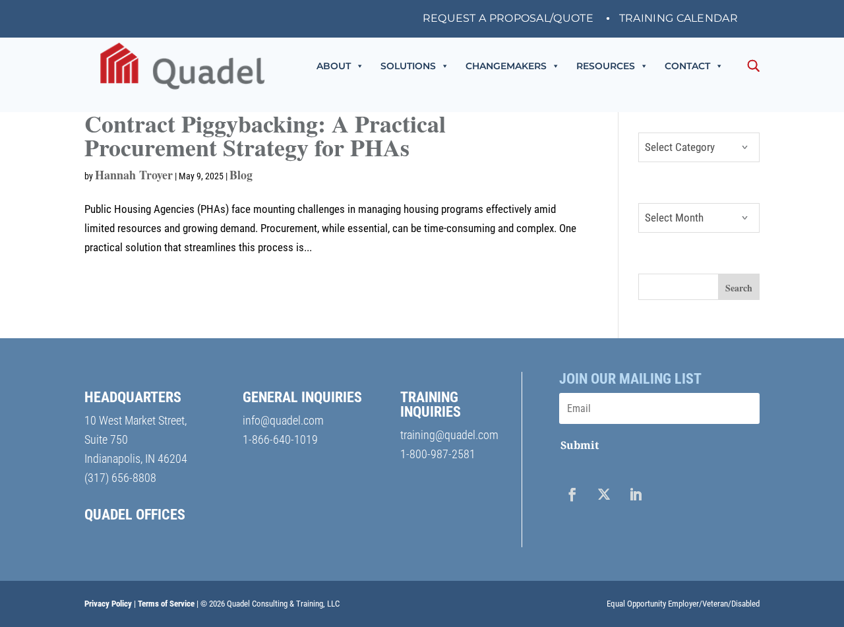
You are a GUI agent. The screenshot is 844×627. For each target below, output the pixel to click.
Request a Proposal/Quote (508, 19)
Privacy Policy (108, 604)
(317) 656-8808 (120, 478)
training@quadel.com (449, 435)
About (333, 66)
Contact (687, 66)
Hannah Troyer (134, 174)
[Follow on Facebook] (572, 494)
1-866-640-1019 (280, 439)
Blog (241, 174)
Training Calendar (678, 19)
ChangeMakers (506, 66)
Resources (605, 66)
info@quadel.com (283, 420)
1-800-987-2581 (437, 454)
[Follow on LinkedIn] (635, 494)
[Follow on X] (604, 494)
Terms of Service (166, 604)
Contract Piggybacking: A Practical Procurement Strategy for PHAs (265, 135)
